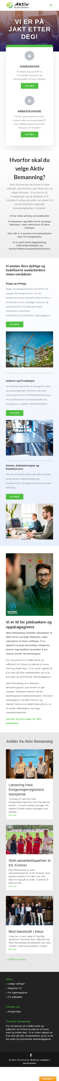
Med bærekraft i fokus (26, 931)
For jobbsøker (15, 997)
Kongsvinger (14, 1011)
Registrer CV (15, 988)
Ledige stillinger (16, 983)
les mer (13, 815)
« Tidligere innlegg (16, 959)
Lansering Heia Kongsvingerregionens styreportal (26, 789)
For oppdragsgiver (17, 992)
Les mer (29, 86)
